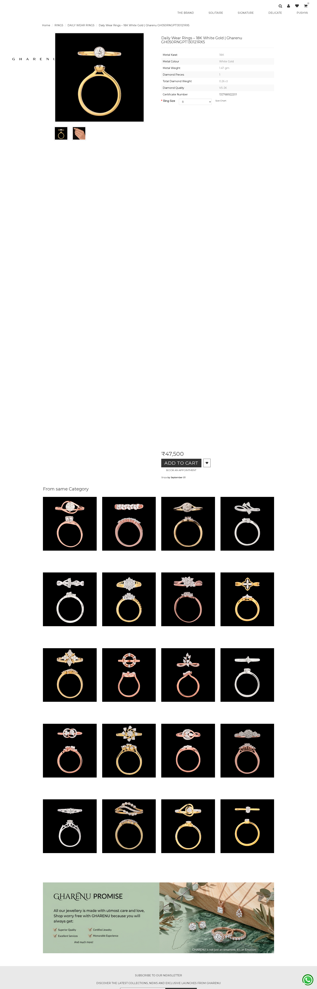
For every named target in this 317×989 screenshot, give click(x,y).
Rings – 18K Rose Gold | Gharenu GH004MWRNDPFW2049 (152, 705)
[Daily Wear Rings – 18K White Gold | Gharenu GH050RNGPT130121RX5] (61, 133)
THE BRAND (185, 12)
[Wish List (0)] (297, 6)
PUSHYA (302, 12)
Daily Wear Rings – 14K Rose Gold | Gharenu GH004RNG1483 (154, 554)
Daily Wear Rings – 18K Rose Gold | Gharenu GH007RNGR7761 (96, 554)
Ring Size (169, 101)
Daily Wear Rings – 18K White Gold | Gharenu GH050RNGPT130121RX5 (144, 25)
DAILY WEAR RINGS (81, 25)
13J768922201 (228, 94)
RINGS (58, 25)
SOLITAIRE (216, 12)
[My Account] (288, 6)
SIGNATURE (246, 12)
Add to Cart (181, 463)
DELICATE (275, 12)
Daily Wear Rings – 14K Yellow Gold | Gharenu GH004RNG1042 (96, 705)
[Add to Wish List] (207, 463)
